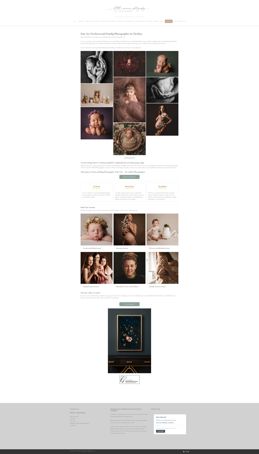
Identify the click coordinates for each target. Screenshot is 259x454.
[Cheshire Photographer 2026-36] (129, 139)
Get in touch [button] (129, 304)
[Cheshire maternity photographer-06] (162, 119)
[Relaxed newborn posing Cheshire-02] (162, 90)
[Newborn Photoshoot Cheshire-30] (97, 123)
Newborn (97, 21)
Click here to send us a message (77, 412)
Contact (161, 21)
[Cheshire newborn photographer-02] (97, 67)
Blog (155, 21)
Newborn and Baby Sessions (92, 248)
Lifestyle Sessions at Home (157, 287)
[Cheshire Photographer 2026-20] (97, 95)
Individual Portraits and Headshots (127, 287)
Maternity (89, 21)
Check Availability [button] (129, 177)
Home (74, 21)
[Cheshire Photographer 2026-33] (162, 64)
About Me (81, 21)
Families (119, 21)
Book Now (169, 21)
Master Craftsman (92, 165)
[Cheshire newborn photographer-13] (129, 64)
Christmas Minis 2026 (180, 21)
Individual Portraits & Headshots (134, 21)
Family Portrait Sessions (91, 287)
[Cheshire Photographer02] (129, 99)
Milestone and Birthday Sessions (159, 248)
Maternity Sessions (122, 248)
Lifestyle (148, 21)
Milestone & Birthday (108, 21)
